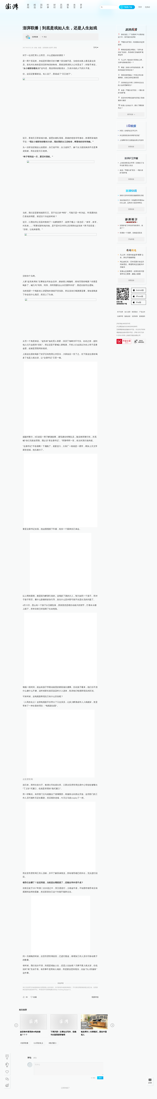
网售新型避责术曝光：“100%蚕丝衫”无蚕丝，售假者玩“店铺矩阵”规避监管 (130, 52)
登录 (140, 7)
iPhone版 (139, 296)
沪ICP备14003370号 (123, 323)
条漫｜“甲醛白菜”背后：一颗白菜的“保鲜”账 (131, 171)
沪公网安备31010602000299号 (127, 326)
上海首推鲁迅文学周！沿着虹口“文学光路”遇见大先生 (132, 164)
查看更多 (131, 146)
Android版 (140, 290)
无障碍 (147, 7)
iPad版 (138, 302)
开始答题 (131, 239)
